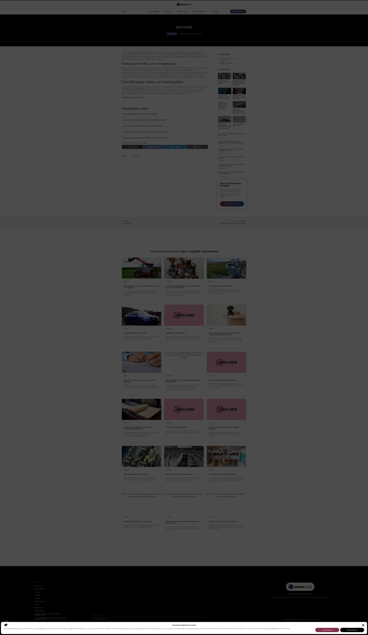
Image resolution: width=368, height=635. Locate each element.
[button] (363, 625)
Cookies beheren (352, 630)
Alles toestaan (327, 630)
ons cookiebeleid (272, 628)
